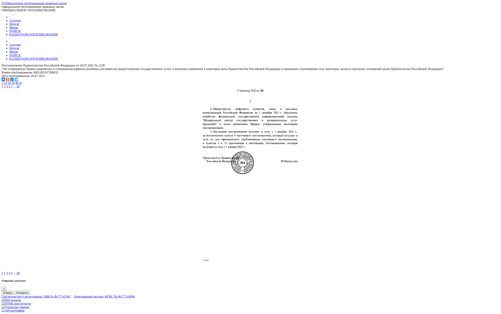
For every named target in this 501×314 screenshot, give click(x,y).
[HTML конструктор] (16, 303)
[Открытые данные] (15, 307)
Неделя (14, 24)
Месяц (13, 27)
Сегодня (15, 20)
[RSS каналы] (11, 300)
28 (18, 86)
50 (13, 83)
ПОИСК (15, 31)
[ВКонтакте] (3, 79)
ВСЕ (19, 83)
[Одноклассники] (7, 79)
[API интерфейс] (13, 310)
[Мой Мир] (12, 79)
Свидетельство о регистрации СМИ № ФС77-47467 (36, 296)
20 (9, 83)
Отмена (7, 292)
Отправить (22, 292)
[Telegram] (16, 79)
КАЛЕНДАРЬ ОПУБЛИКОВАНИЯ (33, 34)
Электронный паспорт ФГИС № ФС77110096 (104, 296)
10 (5, 83)
